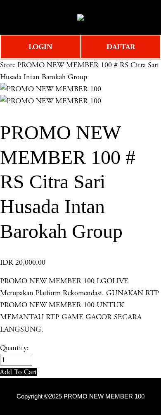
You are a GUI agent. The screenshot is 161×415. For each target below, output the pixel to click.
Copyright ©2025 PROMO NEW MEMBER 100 (80, 396)
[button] (18, 372)
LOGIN (40, 47)
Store (7, 65)
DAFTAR (121, 47)
